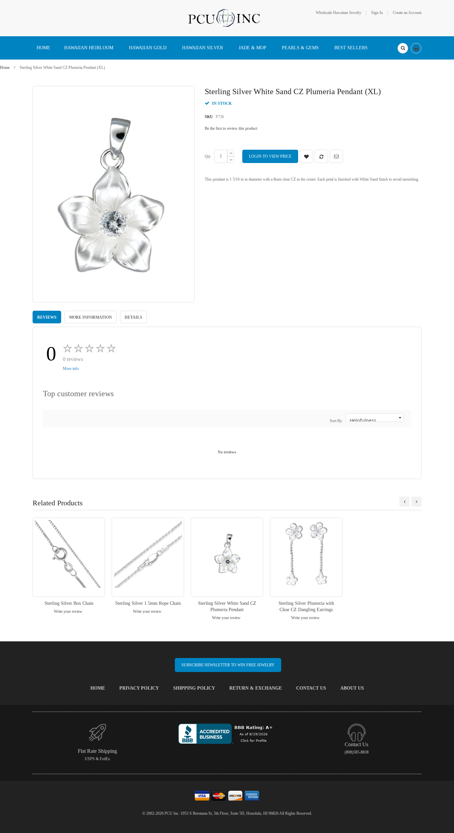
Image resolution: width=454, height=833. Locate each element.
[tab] (47, 317)
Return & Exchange (255, 688)
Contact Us (311, 688)
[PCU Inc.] (227, 17)
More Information (90, 317)
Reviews (47, 317)
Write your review (68, 611)
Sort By (336, 420)
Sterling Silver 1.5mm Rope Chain (148, 603)
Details (133, 317)
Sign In (377, 12)
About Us (352, 688)
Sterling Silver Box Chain (69, 603)
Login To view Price (270, 156)
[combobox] (402, 48)
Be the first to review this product (231, 128)
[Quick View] (69, 557)
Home (5, 67)
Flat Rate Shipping (97, 751)
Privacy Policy (139, 688)
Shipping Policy (194, 688)
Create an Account (407, 12)
